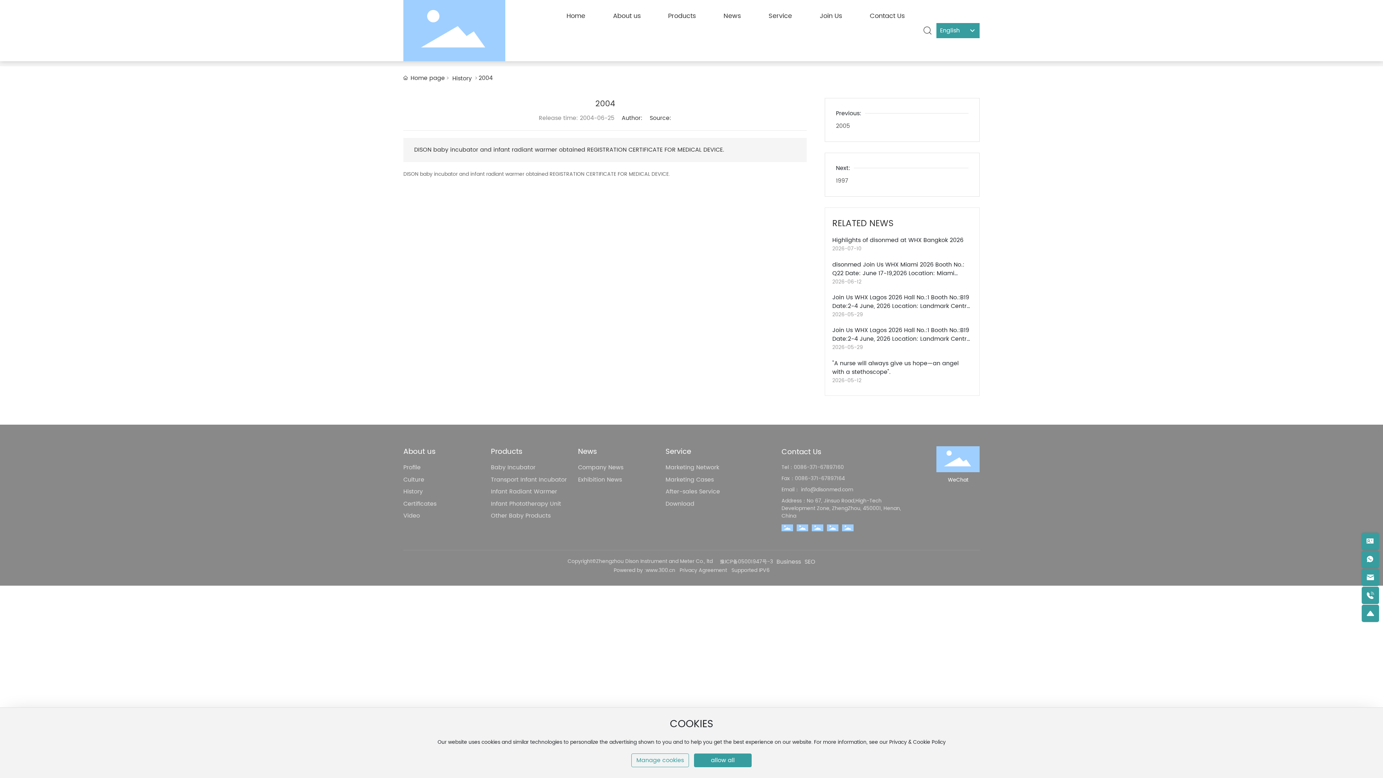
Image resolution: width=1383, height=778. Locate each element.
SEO (810, 562)
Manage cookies (660, 760)
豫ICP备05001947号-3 (746, 562)
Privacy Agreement (703, 570)
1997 (842, 180)
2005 (843, 126)
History (462, 78)
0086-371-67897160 (819, 467)
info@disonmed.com (826, 490)
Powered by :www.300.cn (645, 570)
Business (788, 562)
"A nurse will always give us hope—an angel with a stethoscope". (895, 368)
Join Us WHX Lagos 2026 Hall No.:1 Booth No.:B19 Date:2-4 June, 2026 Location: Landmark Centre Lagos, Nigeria (901, 306)
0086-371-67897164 (820, 478)
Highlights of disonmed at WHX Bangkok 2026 (897, 240)
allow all (723, 760)
